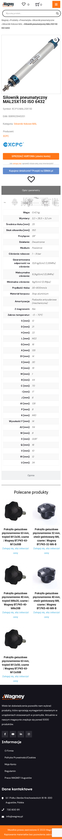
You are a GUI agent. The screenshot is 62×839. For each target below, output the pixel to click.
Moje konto (10, 764)
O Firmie (9, 750)
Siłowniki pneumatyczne (43, 20)
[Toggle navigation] (56, 4)
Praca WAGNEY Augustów (18, 777)
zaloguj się (17, 164)
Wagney (5, 20)
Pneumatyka (25, 20)
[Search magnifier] (57, 13)
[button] (55, 39)
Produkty (14, 20)
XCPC (6, 136)
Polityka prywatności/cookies (20, 757)
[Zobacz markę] (14, 144)
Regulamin (10, 771)
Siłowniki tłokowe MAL (12, 24)
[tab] (31, 190)
